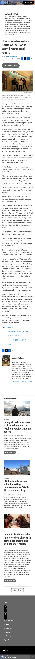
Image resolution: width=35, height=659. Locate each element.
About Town (11, 14)
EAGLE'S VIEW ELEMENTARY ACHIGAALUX (19, 340)
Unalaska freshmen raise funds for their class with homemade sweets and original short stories (17, 539)
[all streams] (32, 657)
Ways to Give (7, 640)
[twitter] (5, 610)
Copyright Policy (8, 620)
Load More (17, 590)
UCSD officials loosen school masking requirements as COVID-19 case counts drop (17, 486)
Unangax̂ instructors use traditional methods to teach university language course (17, 427)
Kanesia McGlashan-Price (10, 435)
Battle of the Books (13, 335)
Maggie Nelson (12, 56)
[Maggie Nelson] (6, 360)
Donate (29, 3)
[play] (3, 657)
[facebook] (5, 607)
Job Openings (7, 636)
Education (10, 327)
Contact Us (7, 632)
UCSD (9, 345)
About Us (6, 624)
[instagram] (5, 618)
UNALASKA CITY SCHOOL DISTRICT (18, 331)
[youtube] (5, 614)
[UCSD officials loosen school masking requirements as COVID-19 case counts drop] (17, 467)
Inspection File (8, 628)
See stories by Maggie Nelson (22, 381)
